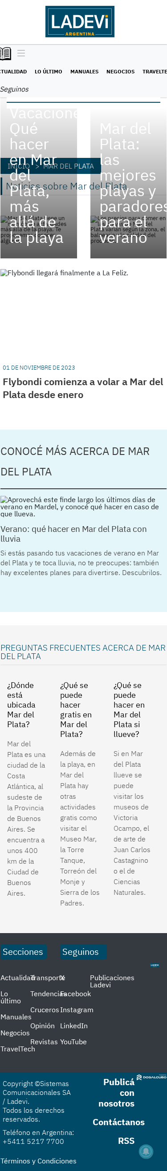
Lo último (48, 71)
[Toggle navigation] (19, 54)
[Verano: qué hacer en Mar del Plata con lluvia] (83, 506)
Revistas (44, 1041)
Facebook (75, 993)
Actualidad (17, 977)
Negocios (120, 71)
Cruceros (44, 1009)
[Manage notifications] (146, 1151)
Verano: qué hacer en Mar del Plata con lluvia (73, 533)
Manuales (84, 71)
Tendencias (48, 993)
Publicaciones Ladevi (112, 981)
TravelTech (17, 1048)
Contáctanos (119, 1122)
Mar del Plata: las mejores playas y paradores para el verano (128, 183)
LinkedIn (74, 1025)
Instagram (77, 1009)
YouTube (73, 1041)
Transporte (47, 977)
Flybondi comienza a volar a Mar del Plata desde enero (83, 388)
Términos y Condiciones (38, 1160)
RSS (126, 1141)
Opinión (42, 1025)
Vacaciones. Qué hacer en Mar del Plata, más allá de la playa (38, 175)
